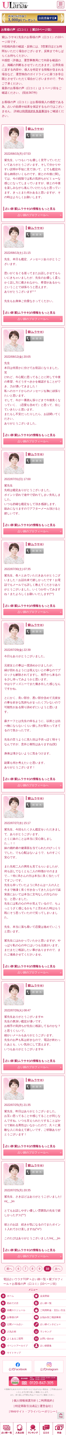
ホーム (10, 1296)
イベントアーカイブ (17, 1345)
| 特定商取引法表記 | (26, 1405)
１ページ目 (49, 88)
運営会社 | (46, 1405)
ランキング (46, 1331)
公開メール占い (15, 1324)
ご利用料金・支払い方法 (52, 1310)
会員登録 (44, 1296)
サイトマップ (14, 1353)
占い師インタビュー (50, 1324)
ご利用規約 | (46, 1400)
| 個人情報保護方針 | (25, 1400)
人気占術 (11, 1331)
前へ (9, 1268)
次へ (57, 1268)
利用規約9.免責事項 (34, 111)
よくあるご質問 (15, 1338)
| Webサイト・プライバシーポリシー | (33, 1411)
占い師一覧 (46, 1303)
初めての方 (12, 1303)
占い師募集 (46, 1345)
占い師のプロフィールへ (33, 215)
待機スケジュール (16, 1310)
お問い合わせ (47, 1338)
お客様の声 (12, 1317)
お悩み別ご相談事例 (50, 1317)
